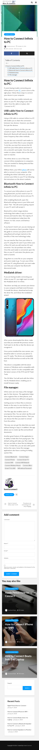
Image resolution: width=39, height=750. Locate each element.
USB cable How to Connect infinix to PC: (20, 68)
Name (6, 543)
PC (20, 90)
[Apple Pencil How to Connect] (19, 599)
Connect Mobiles (9, 34)
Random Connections (12, 588)
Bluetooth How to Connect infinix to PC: (21, 70)
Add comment (9, 48)
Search (10, 683)
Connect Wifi (9, 462)
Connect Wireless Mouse (12, 465)
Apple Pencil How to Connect (17, 705)
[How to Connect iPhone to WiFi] (19, 631)
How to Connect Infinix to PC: (15, 66)
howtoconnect (11, 46)
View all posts (9, 494)
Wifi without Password (24, 468)
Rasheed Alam (12, 610)
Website (6, 558)
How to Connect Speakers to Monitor (19, 730)
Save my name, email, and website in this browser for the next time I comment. (19, 568)
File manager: (13, 75)
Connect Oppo (24, 457)
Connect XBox (27, 465)
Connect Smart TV (23, 460)
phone (24, 170)
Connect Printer (10, 460)
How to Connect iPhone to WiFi (18, 712)
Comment (7, 519)
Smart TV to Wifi (10, 468)
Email (6, 550)
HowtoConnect (28, 745)
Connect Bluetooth (11, 457)
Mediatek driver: (14, 72)
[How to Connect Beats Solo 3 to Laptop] (19, 663)
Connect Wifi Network (22, 462)
